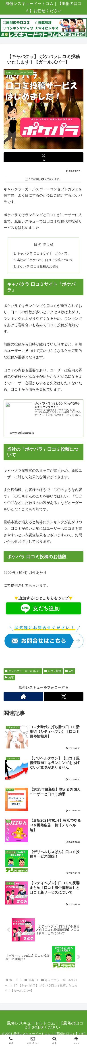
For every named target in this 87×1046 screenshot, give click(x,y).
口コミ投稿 (54, 671)
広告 (71, 671)
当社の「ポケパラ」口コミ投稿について (45, 260)
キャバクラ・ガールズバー (24, 671)
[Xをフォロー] (63, 696)
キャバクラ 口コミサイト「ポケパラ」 (44, 253)
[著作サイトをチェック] (23, 696)
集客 (11, 677)
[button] (78, 728)
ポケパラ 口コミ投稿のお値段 (37, 266)
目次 (37, 244)
